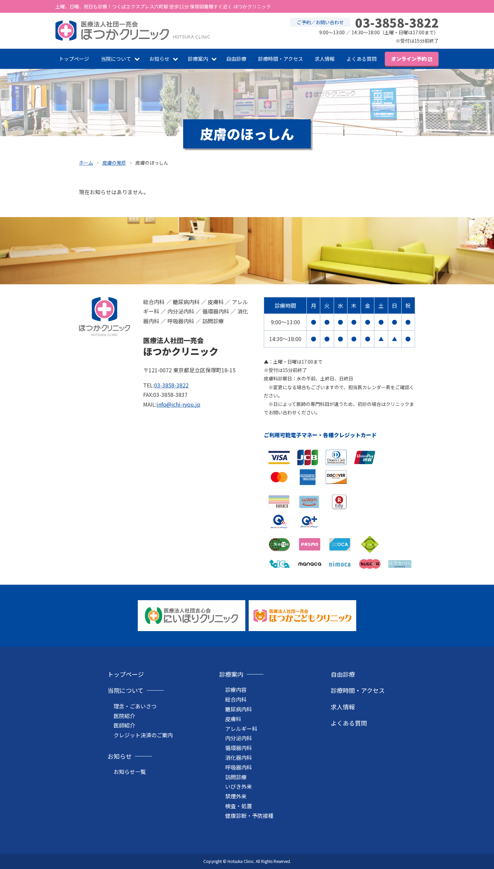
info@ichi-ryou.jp (178, 404)
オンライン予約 (408, 58)
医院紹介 (124, 716)
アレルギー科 (241, 729)
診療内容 (236, 690)
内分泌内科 (238, 738)
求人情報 (325, 58)
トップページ (74, 58)
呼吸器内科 (238, 767)
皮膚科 (233, 719)
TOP (463, 842)
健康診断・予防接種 (249, 816)
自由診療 (236, 58)
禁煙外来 (236, 796)
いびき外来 (238, 786)
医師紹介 (124, 725)
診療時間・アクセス (280, 58)
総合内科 (236, 699)
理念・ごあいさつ (135, 706)
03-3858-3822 (171, 385)
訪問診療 (236, 777)
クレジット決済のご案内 (143, 735)
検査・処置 (238, 806)
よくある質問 (361, 58)
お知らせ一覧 (130, 772)
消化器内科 (238, 757)
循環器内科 (238, 748)
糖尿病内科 (238, 709)
